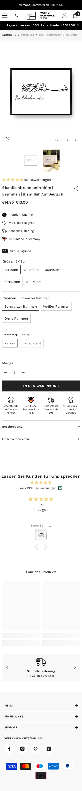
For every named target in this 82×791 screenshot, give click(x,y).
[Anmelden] (64, 15)
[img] (41, 482)
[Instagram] (22, 749)
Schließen (78, 25)
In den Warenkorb (41, 386)
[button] (67, 140)
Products (27, 35)
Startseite (9, 35)
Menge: (8, 363)
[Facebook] (9, 749)
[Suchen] (17, 15)
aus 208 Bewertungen (38, 488)
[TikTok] (49, 749)
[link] (21, 635)
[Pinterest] (35, 749)
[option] (41, 5)
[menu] (4, 15)
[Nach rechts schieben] (74, 667)
